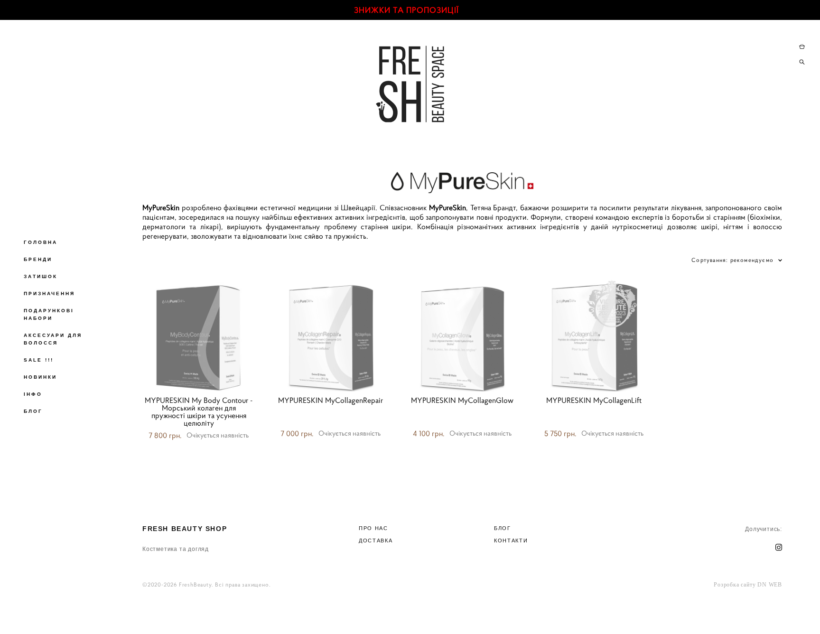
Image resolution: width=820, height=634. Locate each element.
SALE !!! (39, 360)
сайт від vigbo (462, 611)
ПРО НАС (373, 528)
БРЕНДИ (38, 259)
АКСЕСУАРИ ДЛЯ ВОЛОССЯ (53, 339)
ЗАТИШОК (40, 276)
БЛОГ (33, 411)
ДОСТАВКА (375, 540)
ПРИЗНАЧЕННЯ (49, 293)
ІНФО (33, 394)
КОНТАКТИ (511, 540)
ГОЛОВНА (40, 242)
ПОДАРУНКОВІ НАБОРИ (49, 314)
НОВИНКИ (40, 377)
